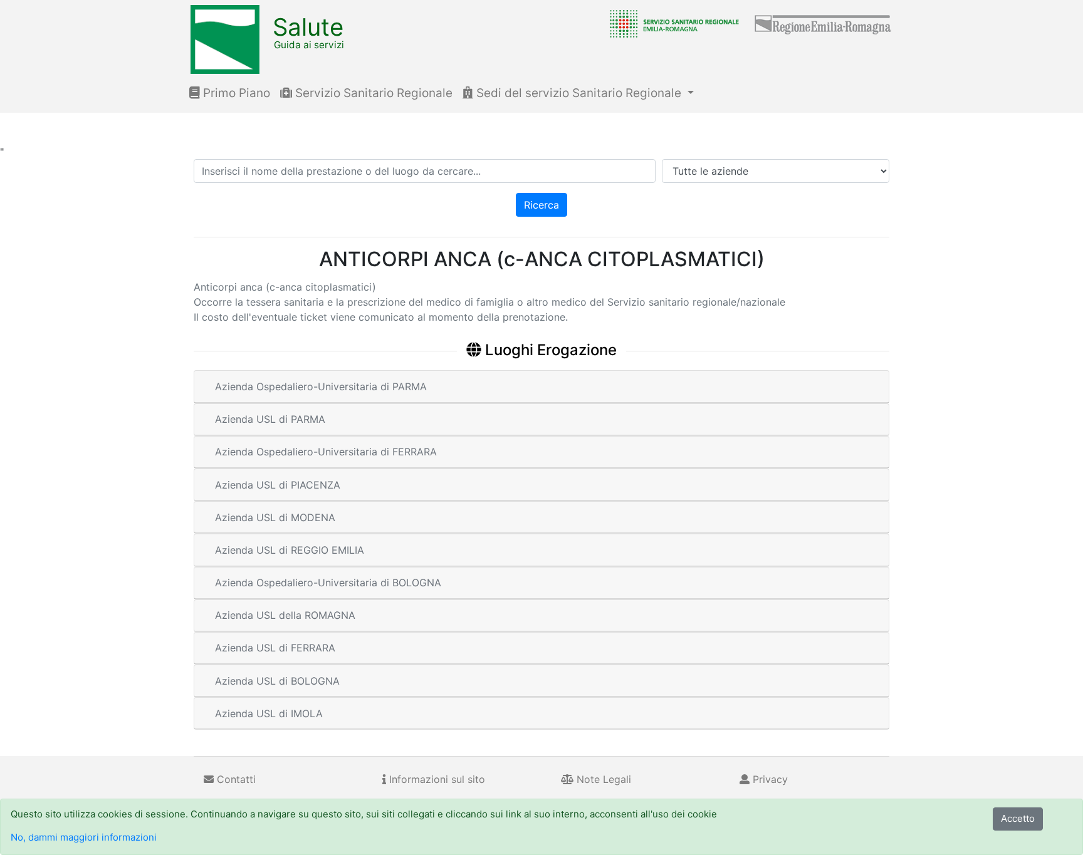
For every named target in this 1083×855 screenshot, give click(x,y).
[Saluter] (671, 23)
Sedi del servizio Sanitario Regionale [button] (578, 93)
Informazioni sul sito (435, 779)
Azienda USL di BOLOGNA (277, 681)
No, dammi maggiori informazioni (84, 837)
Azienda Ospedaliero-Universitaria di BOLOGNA (328, 582)
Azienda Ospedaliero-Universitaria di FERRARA (326, 451)
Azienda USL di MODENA (275, 517)
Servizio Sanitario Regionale (372, 93)
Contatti (235, 779)
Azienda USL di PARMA (270, 419)
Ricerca (541, 205)
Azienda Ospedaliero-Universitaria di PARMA (321, 386)
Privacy (769, 779)
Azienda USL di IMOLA (269, 713)
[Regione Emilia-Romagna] (823, 23)
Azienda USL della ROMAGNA (285, 615)
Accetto (1018, 818)
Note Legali (602, 779)
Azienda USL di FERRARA (275, 647)
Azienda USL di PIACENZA (277, 485)
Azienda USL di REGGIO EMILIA (289, 550)
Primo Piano (235, 93)
